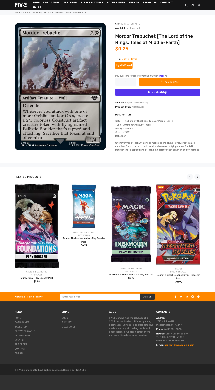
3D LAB (19, 353)
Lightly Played (124, 65)
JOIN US (147, 296)
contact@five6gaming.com (179, 345)
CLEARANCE (69, 326)
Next (197, 177)
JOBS (65, 318)
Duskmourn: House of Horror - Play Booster (131, 274)
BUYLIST (67, 322)
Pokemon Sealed (178, 272)
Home (17, 12)
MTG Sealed (36, 275)
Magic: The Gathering (136, 102)
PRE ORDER (21, 344)
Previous (190, 177)
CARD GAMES (22, 322)
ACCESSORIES (22, 335)
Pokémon (178, 269)
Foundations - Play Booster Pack (36, 278)
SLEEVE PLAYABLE (25, 331)
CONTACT (20, 349)
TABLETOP (21, 326)
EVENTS (19, 340)
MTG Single (138, 107)
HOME (18, 318)
